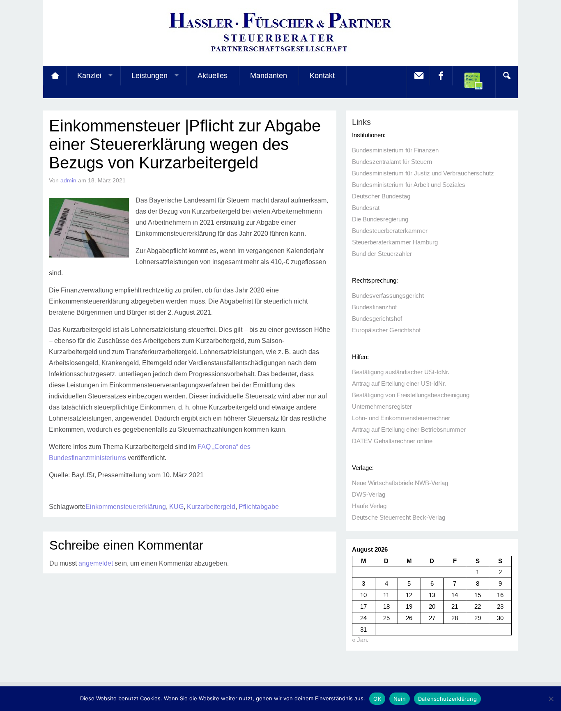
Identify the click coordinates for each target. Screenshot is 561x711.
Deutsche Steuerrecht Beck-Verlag (398, 517)
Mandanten (268, 75)
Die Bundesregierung (380, 219)
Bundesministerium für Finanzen (395, 150)
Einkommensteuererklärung (125, 506)
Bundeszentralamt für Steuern (392, 161)
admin (68, 180)
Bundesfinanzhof (374, 307)
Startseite (55, 75)
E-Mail (418, 75)
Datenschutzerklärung (447, 698)
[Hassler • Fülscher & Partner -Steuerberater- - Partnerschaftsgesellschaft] (280, 53)
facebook (441, 75)
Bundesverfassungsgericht (388, 295)
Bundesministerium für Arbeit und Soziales (408, 184)
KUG (176, 506)
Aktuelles (213, 75)
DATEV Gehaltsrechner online (392, 440)
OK (377, 698)
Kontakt (322, 75)
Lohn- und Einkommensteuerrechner (401, 417)
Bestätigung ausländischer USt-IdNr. (400, 371)
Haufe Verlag (369, 505)
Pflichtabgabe (259, 506)
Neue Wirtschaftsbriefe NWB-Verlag (400, 482)
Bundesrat (365, 207)
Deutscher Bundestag (381, 196)
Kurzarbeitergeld (211, 506)
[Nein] (551, 699)
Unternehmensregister (382, 406)
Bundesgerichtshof (377, 318)
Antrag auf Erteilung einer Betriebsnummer (409, 429)
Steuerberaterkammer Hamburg (395, 242)
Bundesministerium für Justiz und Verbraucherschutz (423, 173)
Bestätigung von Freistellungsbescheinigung (410, 394)
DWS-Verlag (368, 494)
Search (506, 75)
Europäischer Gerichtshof (386, 330)
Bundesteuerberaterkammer (390, 230)
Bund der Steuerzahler (382, 253)
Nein (399, 698)
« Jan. (360, 639)
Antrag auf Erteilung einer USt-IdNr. (399, 383)
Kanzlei (89, 75)
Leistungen (149, 75)
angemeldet (95, 563)
